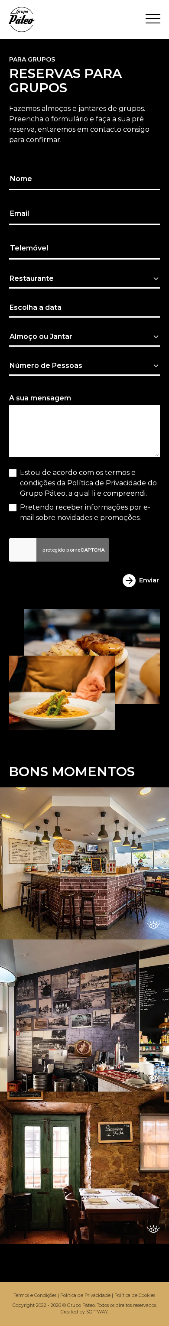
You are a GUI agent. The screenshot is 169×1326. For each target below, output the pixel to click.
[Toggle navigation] (153, 19)
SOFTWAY (97, 1312)
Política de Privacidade (106, 483)
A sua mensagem (40, 398)
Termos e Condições (35, 1295)
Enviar (149, 580)
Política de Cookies (134, 1295)
